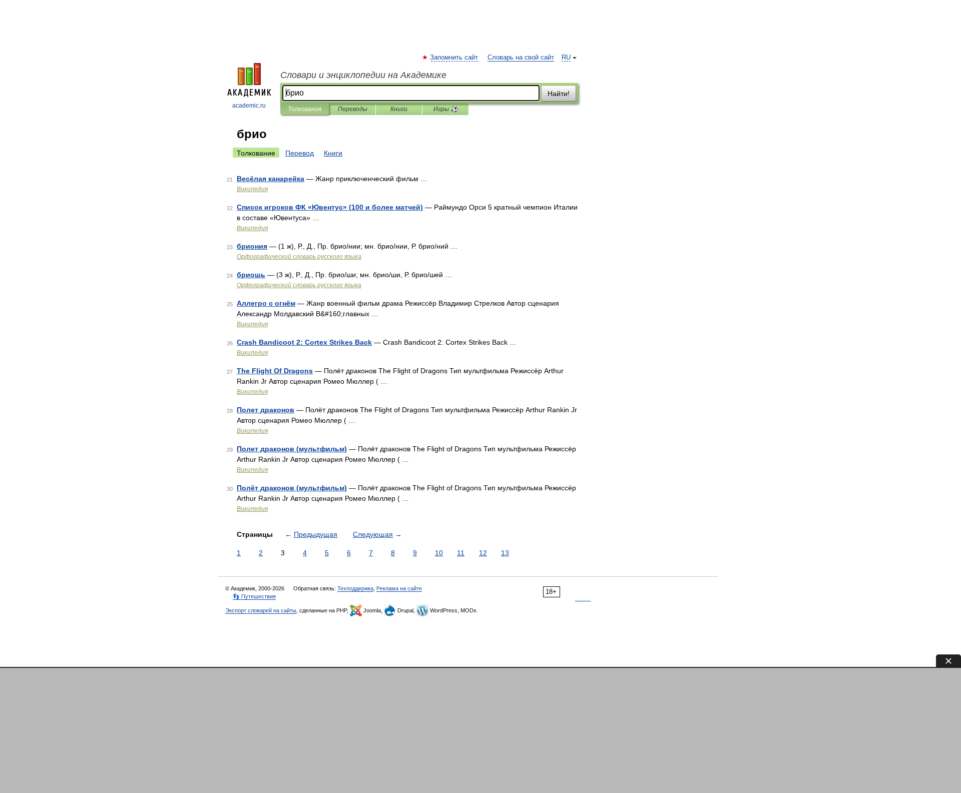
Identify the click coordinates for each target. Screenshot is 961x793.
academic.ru (249, 105)
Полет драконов (265, 410)
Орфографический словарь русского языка (299, 256)
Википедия (252, 189)
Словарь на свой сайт (521, 57)
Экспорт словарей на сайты (260, 610)
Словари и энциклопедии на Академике (363, 75)
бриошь (251, 275)
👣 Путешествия (254, 596)
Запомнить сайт (454, 57)
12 (483, 553)
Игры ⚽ (445, 109)
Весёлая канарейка (270, 179)
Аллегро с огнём (266, 303)
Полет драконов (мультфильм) (292, 449)
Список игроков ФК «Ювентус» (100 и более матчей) (330, 207)
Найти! (559, 94)
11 (460, 553)
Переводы (352, 109)
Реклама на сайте (399, 588)
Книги (398, 109)
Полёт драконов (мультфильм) (292, 488)
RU (566, 57)
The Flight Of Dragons (275, 371)
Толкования (304, 109)
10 (439, 553)
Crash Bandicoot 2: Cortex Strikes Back (304, 342)
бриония (252, 246)
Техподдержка (355, 588)
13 (505, 553)
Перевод (299, 153)
